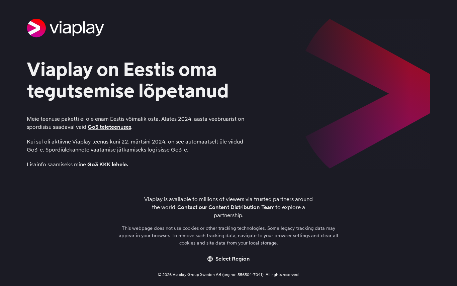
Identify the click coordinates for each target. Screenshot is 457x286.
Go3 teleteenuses (109, 127)
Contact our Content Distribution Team (226, 207)
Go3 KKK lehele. (107, 164)
